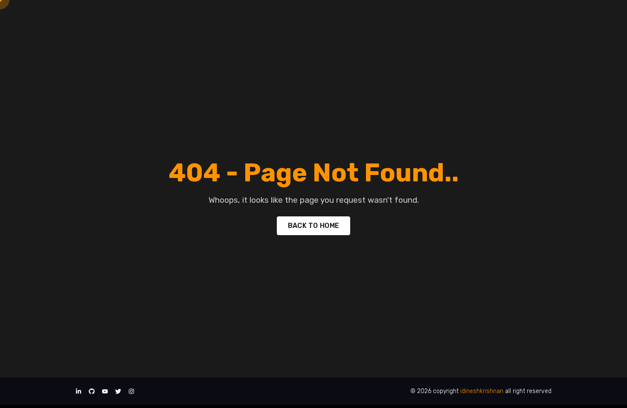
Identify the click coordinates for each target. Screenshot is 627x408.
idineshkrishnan (481, 391)
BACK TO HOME (314, 225)
